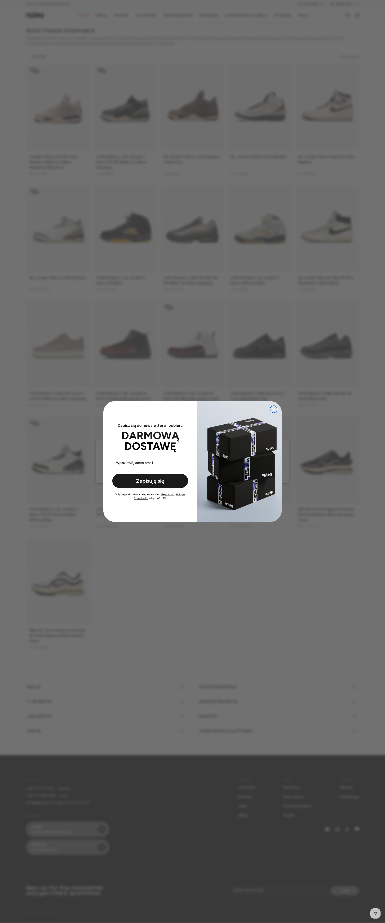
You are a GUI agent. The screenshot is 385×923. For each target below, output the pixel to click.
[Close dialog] (273, 409)
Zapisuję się (150, 481)
